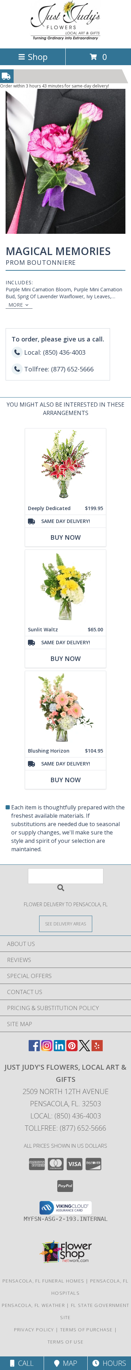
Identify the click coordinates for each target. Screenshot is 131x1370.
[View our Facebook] (34, 1049)
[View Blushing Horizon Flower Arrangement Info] (65, 708)
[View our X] (84, 1049)
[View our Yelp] (97, 1049)
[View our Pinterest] (72, 1049)
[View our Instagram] (46, 1049)
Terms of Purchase (86, 1329)
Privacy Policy (34, 1329)
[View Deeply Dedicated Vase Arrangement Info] (65, 465)
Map (68, 1363)
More (15, 304)
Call (24, 1363)
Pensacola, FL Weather (33, 1305)
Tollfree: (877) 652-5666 (65, 1128)
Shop (38, 56)
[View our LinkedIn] (59, 1049)
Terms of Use (66, 1342)
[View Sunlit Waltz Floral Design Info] (65, 586)
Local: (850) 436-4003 (65, 1116)
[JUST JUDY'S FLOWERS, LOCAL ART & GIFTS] (65, 38)
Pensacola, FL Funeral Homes (43, 1281)
